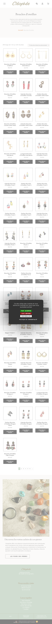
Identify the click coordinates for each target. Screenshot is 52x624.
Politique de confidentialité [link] (26, 319)
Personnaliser (26, 316)
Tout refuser (26, 313)
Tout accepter (26, 311)
